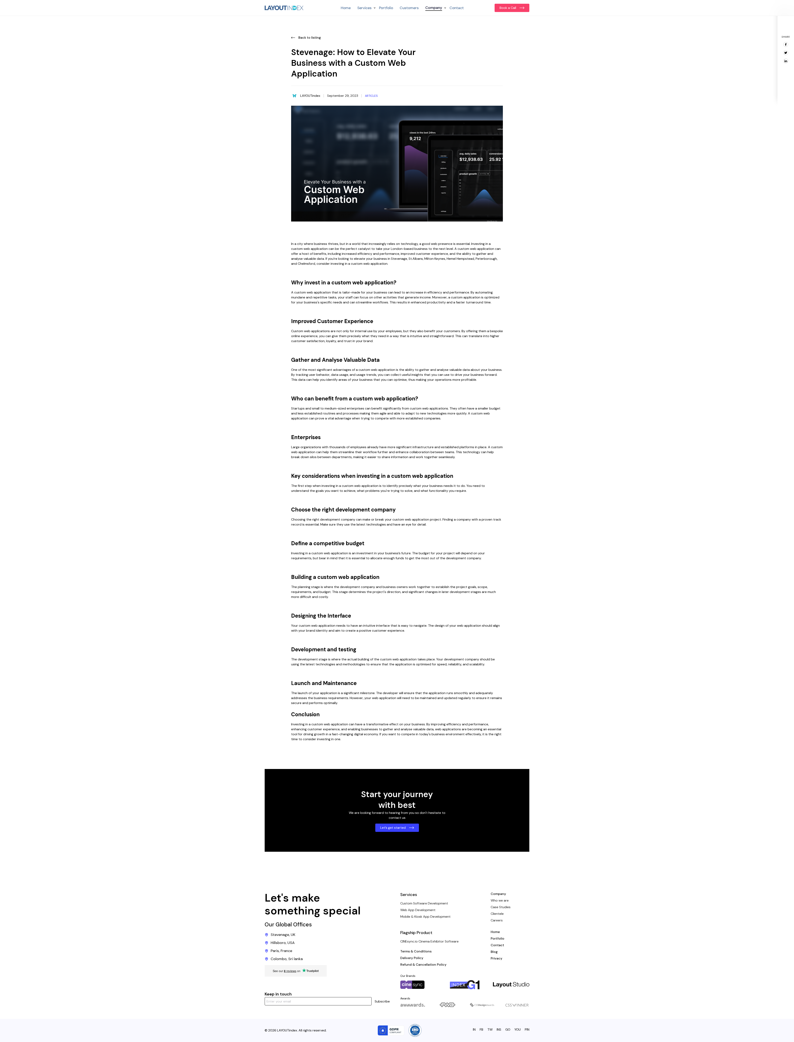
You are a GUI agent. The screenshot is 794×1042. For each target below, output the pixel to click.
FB (481, 1029)
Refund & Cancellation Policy (423, 964)
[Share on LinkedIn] (785, 61)
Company (498, 894)
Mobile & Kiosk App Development (425, 916)
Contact (457, 8)
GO (507, 1029)
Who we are (500, 900)
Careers (497, 920)
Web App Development (417, 910)
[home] (284, 8)
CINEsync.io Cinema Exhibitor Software (429, 941)
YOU (517, 1029)
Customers (409, 8)
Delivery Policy (411, 958)
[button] (365, 8)
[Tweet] (785, 52)
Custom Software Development (424, 903)
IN (474, 1029)
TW (490, 1029)
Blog (494, 952)
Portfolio (386, 8)
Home (346, 8)
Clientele (497, 913)
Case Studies (501, 907)
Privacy (496, 958)
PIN (527, 1029)
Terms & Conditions (416, 951)
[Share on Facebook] (785, 44)
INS (499, 1029)
